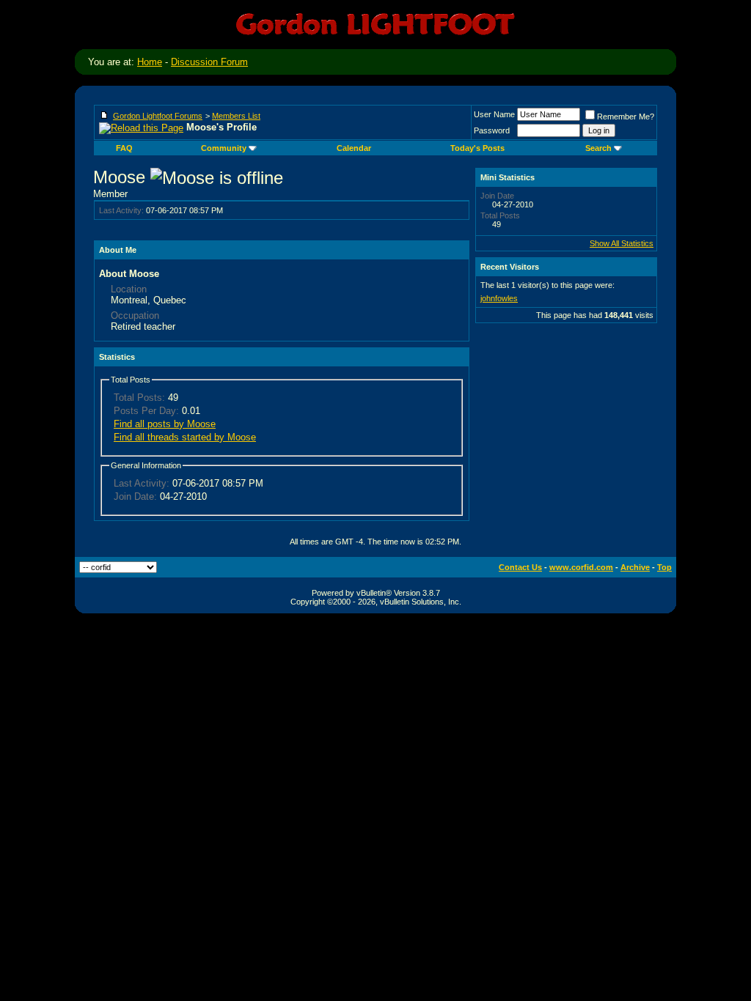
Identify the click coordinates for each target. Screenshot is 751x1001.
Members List (236, 115)
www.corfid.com (581, 567)
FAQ (124, 148)
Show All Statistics (621, 243)
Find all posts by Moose (165, 423)
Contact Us (520, 567)
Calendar (354, 148)
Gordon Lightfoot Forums (157, 115)
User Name (494, 114)
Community (223, 148)
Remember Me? (625, 116)
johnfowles (499, 298)
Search (598, 148)
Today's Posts (477, 148)
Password (492, 130)
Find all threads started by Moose (185, 437)
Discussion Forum (209, 61)
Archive (635, 567)
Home (149, 61)
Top (664, 567)
